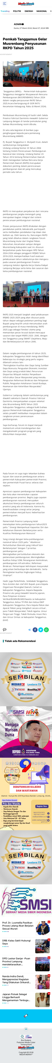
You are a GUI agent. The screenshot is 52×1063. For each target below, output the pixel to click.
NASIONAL (42, 11)
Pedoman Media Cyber (26, 1042)
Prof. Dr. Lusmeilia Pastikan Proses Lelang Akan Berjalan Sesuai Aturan (18, 925)
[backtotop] (26, 1029)
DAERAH (29, 11)
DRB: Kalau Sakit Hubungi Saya (16, 942)
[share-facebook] (35, 629)
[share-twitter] (40, 629)
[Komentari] (4, 629)
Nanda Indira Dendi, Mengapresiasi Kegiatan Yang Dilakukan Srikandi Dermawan (15, 979)
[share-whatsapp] (46, 629)
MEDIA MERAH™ (26, 1054)
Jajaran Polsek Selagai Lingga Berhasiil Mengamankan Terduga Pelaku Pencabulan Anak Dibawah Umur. (15, 997)
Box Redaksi (26, 1040)
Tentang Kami (26, 1044)
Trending (5, 11)
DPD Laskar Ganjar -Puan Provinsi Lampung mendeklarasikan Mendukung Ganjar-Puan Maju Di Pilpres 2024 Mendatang (16, 961)
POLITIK (17, 11)
